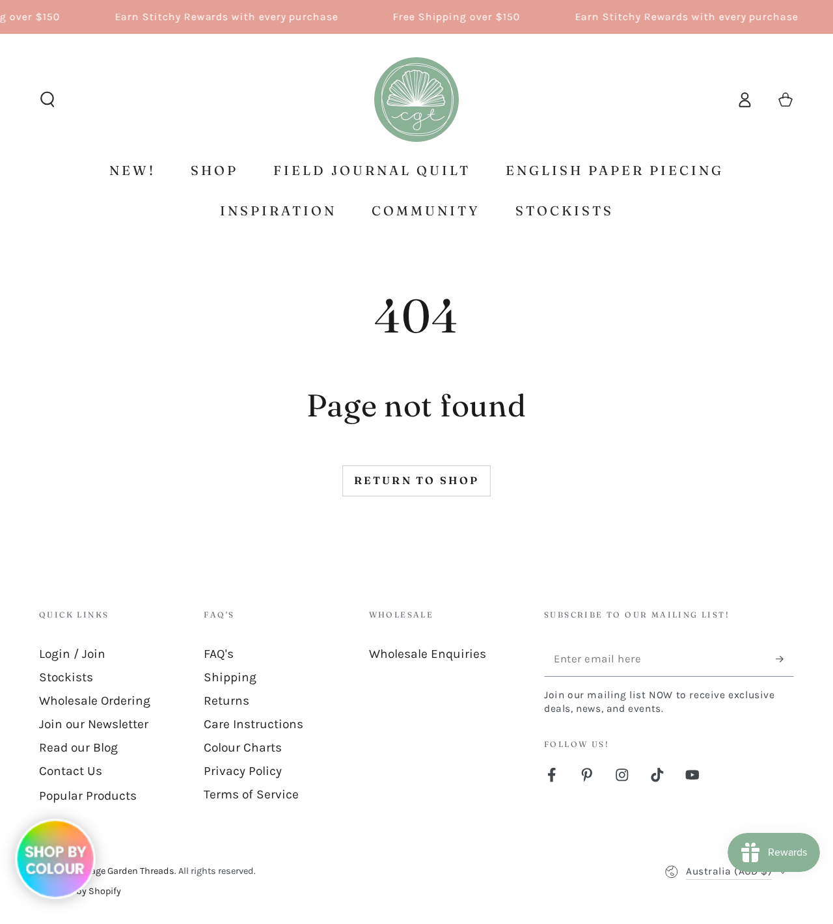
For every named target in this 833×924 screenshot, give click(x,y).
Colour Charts (243, 747)
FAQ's (219, 653)
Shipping (230, 677)
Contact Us (70, 770)
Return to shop (417, 480)
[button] (47, 100)
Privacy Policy (243, 770)
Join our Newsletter (93, 723)
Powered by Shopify (80, 891)
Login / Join (72, 653)
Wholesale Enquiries (427, 653)
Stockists (66, 677)
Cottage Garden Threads (123, 870)
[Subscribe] (785, 659)
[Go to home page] (416, 99)
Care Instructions (253, 723)
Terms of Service (251, 794)
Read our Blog (78, 747)
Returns (226, 700)
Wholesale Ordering (94, 700)
